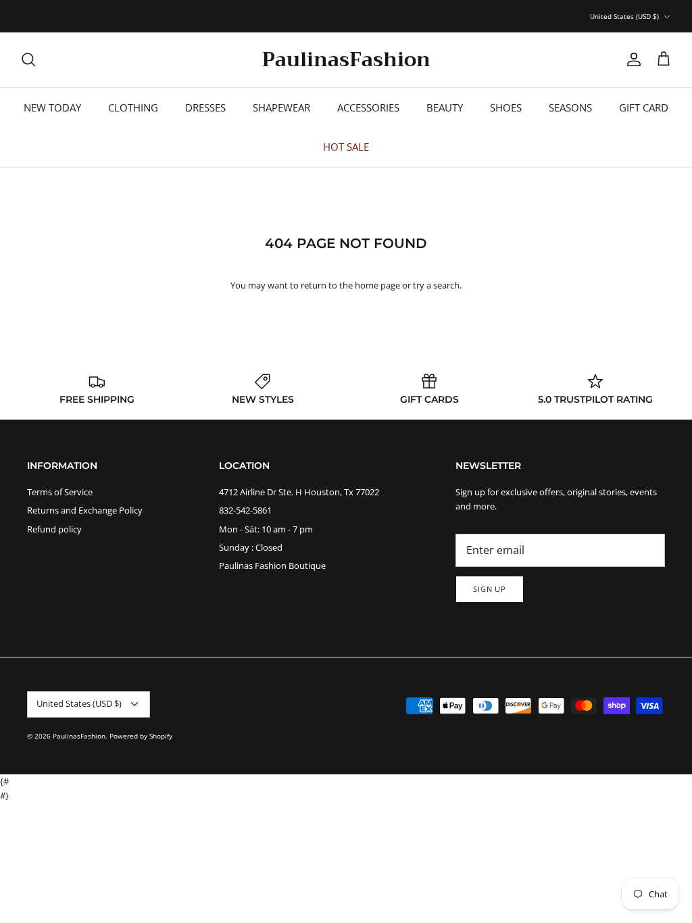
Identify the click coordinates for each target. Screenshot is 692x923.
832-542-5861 (245, 510)
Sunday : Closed (250, 547)
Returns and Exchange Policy (85, 510)
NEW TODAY (52, 107)
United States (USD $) (624, 16)
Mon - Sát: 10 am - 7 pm (266, 529)
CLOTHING (133, 107)
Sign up (489, 589)
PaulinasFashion (79, 736)
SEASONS (570, 107)
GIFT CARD (643, 107)
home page (377, 285)
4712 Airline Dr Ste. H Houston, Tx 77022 (299, 492)
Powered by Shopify (140, 736)
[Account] (631, 59)
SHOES (506, 107)
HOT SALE (346, 146)
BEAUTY (444, 107)
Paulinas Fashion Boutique (272, 565)
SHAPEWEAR (281, 107)
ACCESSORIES (368, 107)
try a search (436, 285)
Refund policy (54, 529)
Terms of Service (60, 492)
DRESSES (205, 107)
